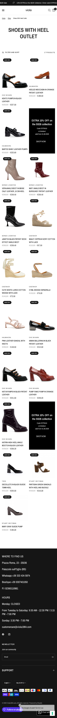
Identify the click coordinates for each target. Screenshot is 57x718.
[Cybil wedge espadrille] (42, 266)
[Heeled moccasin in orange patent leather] (42, 70)
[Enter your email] (52, 657)
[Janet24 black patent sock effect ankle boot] (15, 215)
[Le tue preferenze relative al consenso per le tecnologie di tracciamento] (52, 713)
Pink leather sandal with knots (13, 342)
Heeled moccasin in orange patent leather (41, 91)
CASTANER (33, 236)
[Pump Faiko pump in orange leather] (42, 368)
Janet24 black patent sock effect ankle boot (14, 241)
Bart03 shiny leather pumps (14, 149)
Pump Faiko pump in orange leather (41, 393)
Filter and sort (12, 52)
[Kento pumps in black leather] (15, 74)
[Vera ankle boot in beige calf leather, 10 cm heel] (15, 169)
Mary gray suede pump (12, 526)
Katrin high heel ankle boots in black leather (12, 444)
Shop (9, 18)
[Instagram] (11, 634)
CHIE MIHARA (7, 95)
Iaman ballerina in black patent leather (40, 342)
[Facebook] (5, 634)
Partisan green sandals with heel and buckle (40, 486)
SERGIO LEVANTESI (9, 185)
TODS (4, 481)
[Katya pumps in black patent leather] (15, 368)
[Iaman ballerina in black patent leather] (42, 317)
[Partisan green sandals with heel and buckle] (42, 465)
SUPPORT (8, 670)
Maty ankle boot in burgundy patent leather (41, 190)
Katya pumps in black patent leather (14, 393)
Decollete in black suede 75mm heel (13, 486)
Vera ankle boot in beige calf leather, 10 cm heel (13, 190)
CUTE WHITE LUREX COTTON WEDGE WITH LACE (14, 291)
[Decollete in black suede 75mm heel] (15, 465)
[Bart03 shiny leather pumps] (15, 125)
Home (3, 18)
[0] (53, 10)
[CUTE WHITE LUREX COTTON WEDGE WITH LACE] (15, 266)
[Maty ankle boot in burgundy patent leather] (42, 169)
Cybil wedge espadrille (40, 290)
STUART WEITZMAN (36, 481)
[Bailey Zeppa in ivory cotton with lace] (42, 215)
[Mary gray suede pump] (15, 507)
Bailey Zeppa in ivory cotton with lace (42, 241)
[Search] (49, 10)
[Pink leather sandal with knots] (15, 317)
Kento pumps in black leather (11, 100)
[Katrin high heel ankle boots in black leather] (15, 419)
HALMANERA (33, 86)
